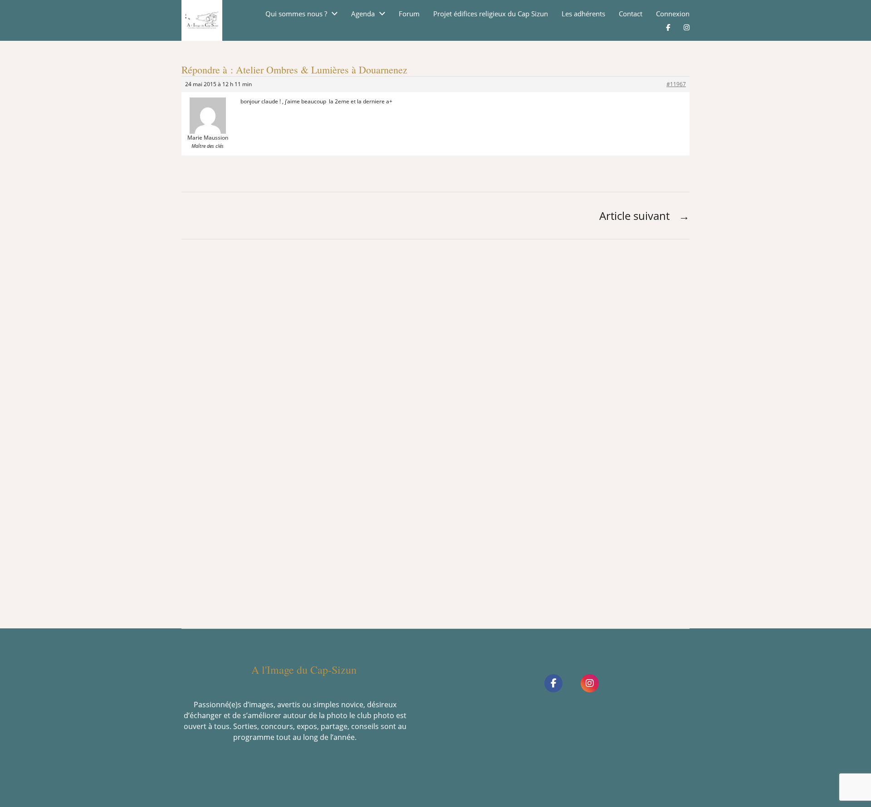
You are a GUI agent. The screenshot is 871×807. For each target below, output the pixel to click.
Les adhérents (583, 13)
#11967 (676, 84)
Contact (630, 13)
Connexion (673, 13)
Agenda (363, 13)
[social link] (553, 683)
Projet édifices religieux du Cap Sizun (490, 13)
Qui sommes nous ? (296, 13)
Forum (409, 13)
